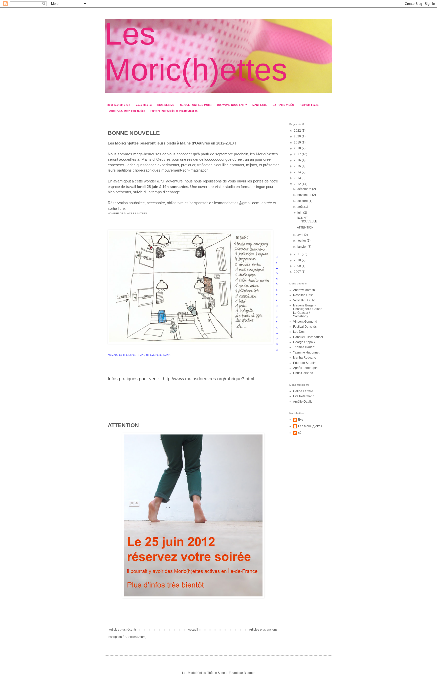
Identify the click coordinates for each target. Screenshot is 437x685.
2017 (298, 154)
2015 (298, 166)
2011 (298, 254)
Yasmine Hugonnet (306, 352)
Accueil (193, 629)
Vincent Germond (305, 321)
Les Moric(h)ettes (310, 426)
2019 (298, 142)
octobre (303, 201)
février (302, 240)
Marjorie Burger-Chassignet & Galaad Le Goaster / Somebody (307, 311)
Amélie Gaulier (303, 401)
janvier (302, 246)
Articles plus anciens (263, 629)
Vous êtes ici (144, 104)
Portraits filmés (309, 104)
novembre (304, 195)
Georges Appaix (304, 342)
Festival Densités (305, 326)
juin (300, 212)
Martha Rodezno (304, 357)
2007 (298, 272)
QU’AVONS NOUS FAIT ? (232, 104)
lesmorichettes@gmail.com (236, 203)
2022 (298, 130)
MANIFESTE (259, 104)
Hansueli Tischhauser (308, 337)
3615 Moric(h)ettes (118, 104)
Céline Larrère (303, 391)
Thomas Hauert (303, 347)
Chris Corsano (303, 373)
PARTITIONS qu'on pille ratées (126, 110)
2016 (298, 160)
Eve (300, 419)
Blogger (249, 673)
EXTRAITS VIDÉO (283, 104)
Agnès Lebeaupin (305, 368)
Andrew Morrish (304, 290)
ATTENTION (123, 425)
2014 (298, 172)
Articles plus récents (123, 629)
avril (300, 235)
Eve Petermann (303, 396)
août (300, 207)
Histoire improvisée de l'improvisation (174, 110)
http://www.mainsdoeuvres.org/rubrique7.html (208, 378)
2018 (298, 148)
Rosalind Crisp (303, 295)
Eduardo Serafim (304, 363)
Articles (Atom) (136, 637)
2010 (298, 260)
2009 (298, 266)
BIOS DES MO (165, 104)
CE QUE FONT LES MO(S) (195, 104)
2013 (298, 178)
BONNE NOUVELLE (134, 133)
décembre (304, 189)
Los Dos (298, 332)
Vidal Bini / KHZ (304, 300)
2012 (298, 184)
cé (299, 432)
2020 (298, 136)
